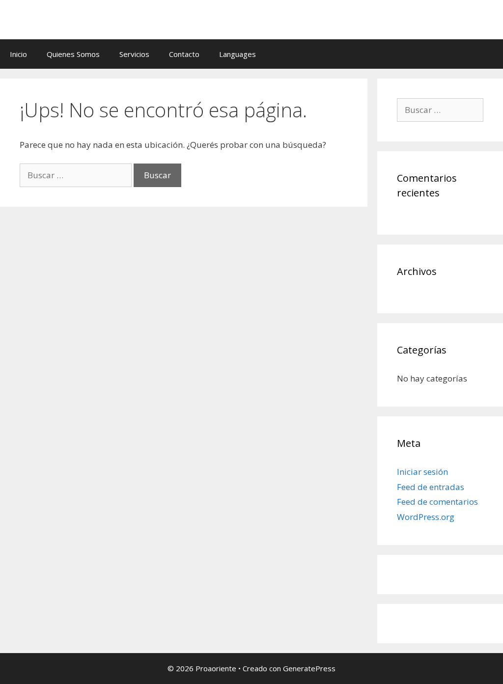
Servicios (134, 54)
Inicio (18, 54)
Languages (237, 54)
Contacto (184, 54)
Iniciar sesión (422, 471)
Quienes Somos (73, 54)
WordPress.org (425, 516)
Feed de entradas (430, 486)
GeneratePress (309, 668)
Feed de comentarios (437, 501)
